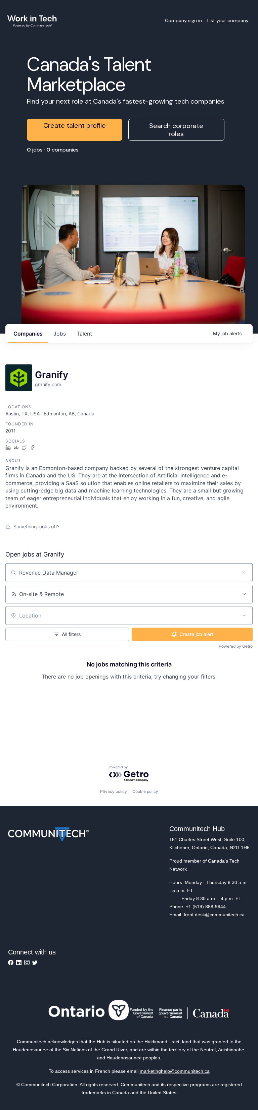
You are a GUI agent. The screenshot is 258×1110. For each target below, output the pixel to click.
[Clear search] (243, 572)
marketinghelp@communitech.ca (175, 1071)
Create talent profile (74, 125)
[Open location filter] (243, 615)
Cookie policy (145, 791)
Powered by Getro (236, 646)
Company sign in (183, 20)
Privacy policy (113, 791)
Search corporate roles (176, 129)
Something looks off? (36, 526)
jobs (59, 333)
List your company (228, 20)
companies (28, 333)
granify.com (48, 384)
